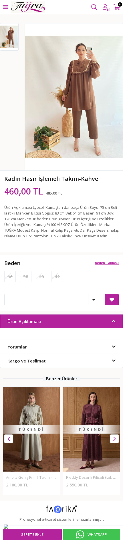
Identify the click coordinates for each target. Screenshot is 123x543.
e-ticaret (49, 519)
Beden (12, 263)
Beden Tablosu (107, 262)
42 (57, 276)
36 (10, 276)
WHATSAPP (97, 534)
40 (41, 276)
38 (25, 276)
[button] (114, 438)
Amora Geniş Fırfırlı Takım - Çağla (34, 477)
